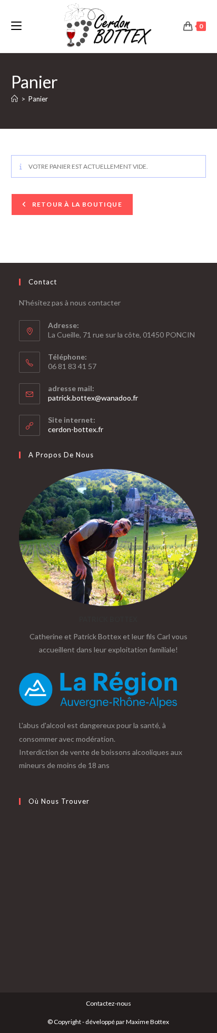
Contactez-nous (108, 1003)
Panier (38, 99)
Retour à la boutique (76, 204)
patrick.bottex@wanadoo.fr (93, 397)
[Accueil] (14, 99)
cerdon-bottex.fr (75, 429)
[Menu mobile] (16, 26)
